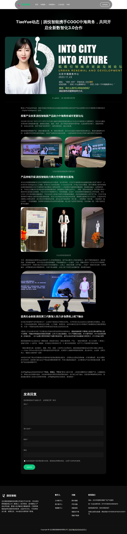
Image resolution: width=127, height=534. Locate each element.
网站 (25, 450)
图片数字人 (59, 504)
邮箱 (26, 439)
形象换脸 (75, 508)
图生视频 (75, 500)
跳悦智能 (26, 4)
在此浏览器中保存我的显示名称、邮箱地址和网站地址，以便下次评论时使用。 (54, 461)
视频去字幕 (75, 512)
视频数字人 (59, 508)
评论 (26, 404)
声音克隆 (75, 504)
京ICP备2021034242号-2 (77, 530)
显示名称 (27, 429)
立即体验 (105, 4)
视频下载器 (75, 515)
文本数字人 (59, 500)
